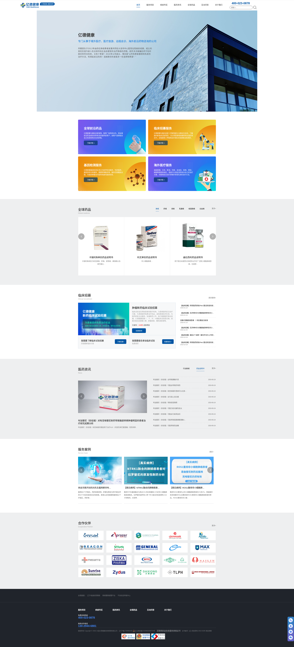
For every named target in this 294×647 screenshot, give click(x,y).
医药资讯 (177, 5)
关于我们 (218, 5)
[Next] (213, 236)
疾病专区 (164, 5)
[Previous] (81, 236)
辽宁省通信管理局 (93, 595)
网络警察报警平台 (108, 595)
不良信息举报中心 (124, 595)
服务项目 (150, 5)
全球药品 (191, 5)
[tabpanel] (147, 56)
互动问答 (205, 5)
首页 (138, 5)
